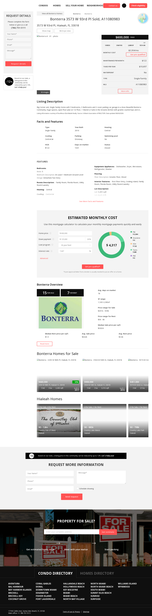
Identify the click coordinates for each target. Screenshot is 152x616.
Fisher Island (43, 596)
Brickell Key (15, 596)
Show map (46, 31)
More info (125, 91)
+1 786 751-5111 (24, 613)
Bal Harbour (15, 586)
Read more (44, 344)
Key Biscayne (70, 589)
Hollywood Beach (73, 586)
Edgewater (42, 593)
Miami (66, 593)
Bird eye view (65, 31)
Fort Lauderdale (45, 599)
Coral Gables (43, 583)
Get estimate (108, 532)
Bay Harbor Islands (19, 589)
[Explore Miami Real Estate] (9, 5)
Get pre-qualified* (92, 266)
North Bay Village (74, 599)
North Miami (98, 583)
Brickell (13, 593)
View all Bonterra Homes (52, 13)
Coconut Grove (17, 599)
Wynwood (124, 586)
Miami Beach (70, 596)
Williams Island (127, 583)
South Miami (98, 589)
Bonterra (76, 13)
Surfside (95, 599)
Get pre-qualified (137, 54)
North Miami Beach (102, 586)
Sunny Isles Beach (101, 593)
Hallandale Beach (74, 583)
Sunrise (95, 596)
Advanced (44, 258)
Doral (39, 586)
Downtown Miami (46, 589)
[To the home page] (67, 13)
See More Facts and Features (91, 201)
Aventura (14, 583)
